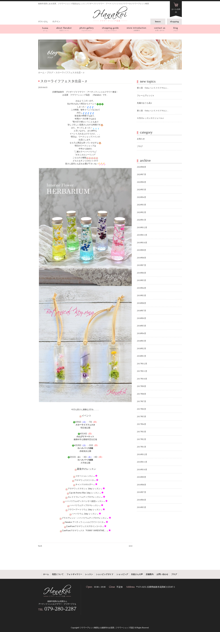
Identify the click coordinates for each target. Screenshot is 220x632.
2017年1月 (141, 447)
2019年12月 (142, 227)
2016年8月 (141, 485)
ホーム (45, 29)
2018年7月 (141, 310)
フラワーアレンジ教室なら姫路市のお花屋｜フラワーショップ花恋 (107, 628)
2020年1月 (141, 220)
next (130, 546)
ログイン (56, 21)
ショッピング (122, 574)
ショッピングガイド (110, 29)
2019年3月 (141, 295)
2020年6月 (141, 182)
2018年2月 (141, 348)
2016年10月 (142, 469)
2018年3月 (141, 341)
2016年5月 (141, 507)
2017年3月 (141, 432)
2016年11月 (142, 462)
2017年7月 (141, 401)
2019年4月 (141, 288)
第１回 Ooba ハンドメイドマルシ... (152, 88)
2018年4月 (141, 333)
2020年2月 (141, 212)
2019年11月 (142, 235)
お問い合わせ (159, 29)
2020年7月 (141, 174)
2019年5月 (141, 280)
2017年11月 (142, 371)
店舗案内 (136, 29)
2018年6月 (141, 318)
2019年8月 (141, 258)
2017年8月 (141, 394)
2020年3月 (141, 205)
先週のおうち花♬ (145, 103)
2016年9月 (141, 477)
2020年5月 (141, 189)
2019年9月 (141, 250)
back (40, 546)
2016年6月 (141, 500)
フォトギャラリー (86, 29)
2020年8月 (141, 167)
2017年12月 (142, 364)
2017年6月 (141, 409)
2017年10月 (142, 379)
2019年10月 (142, 242)
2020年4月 (141, 197)
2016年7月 (141, 492)
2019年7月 (141, 265)
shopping (174, 21)
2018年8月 (141, 303)
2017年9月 (141, 386)
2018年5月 (141, 326)
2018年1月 (141, 356)
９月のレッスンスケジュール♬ (150, 118)
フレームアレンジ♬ (145, 95)
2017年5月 (141, 416)
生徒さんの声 (137, 574)
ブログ (175, 29)
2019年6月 (141, 273)
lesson (158, 21)
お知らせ (141, 139)
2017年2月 (141, 439)
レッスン (89, 574)
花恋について (63, 29)
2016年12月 (142, 454)
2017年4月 (141, 424)
